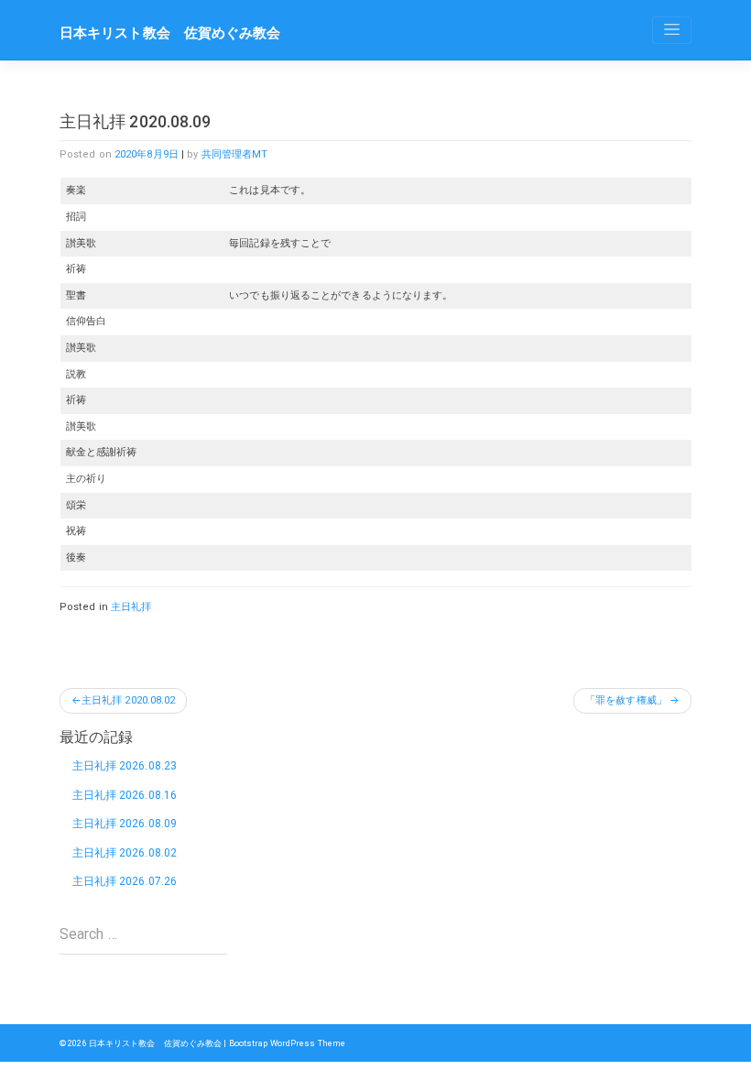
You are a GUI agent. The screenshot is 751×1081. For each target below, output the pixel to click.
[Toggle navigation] (671, 30)
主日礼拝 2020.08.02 (129, 700)
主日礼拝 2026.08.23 (125, 765)
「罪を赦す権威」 (626, 700)
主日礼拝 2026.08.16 (125, 795)
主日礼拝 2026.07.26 (125, 881)
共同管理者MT (234, 154)
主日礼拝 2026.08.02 (125, 852)
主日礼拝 (131, 607)
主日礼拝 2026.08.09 (125, 823)
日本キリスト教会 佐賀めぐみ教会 (170, 33)
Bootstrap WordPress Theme (287, 1043)
